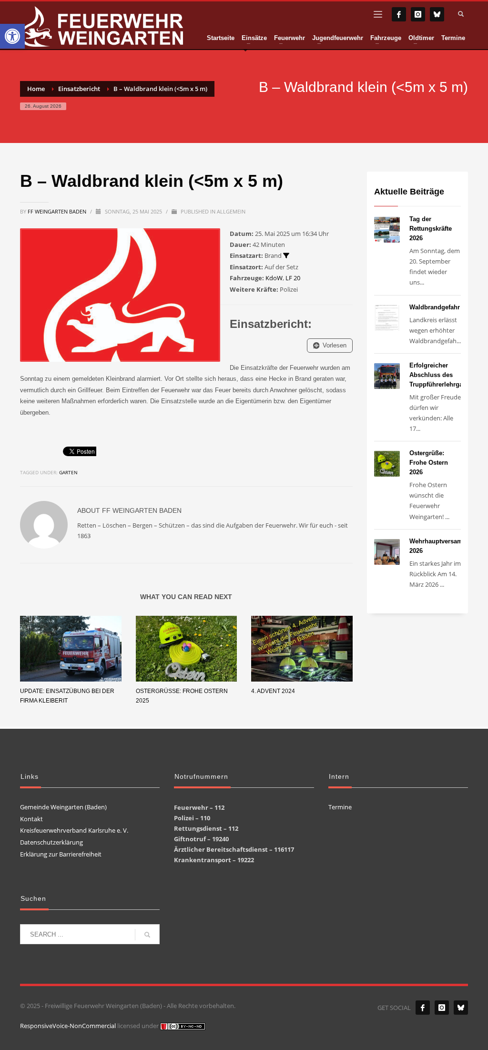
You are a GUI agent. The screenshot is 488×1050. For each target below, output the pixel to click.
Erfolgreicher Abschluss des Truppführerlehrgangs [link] (441, 375)
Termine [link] (340, 807)
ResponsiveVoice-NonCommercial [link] (68, 1025)
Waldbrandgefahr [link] (434, 307)
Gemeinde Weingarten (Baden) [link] (63, 807)
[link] (12, 36)
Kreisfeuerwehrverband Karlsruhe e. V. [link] (74, 830)
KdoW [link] (274, 278)
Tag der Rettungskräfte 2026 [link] (430, 228)
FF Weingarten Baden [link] (58, 211)
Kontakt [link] (31, 819)
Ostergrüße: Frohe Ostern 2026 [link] (428, 462)
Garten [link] (68, 472)
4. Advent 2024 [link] (273, 691)
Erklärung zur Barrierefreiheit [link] (61, 854)
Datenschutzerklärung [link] (51, 842)
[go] (147, 935)
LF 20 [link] (292, 278)
